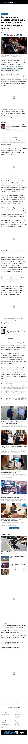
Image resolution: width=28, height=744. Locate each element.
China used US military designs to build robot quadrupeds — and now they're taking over (11, 552)
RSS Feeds (17, 716)
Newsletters (17, 714)
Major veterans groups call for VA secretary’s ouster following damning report (16, 126)
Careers (16, 722)
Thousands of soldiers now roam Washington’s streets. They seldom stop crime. (13, 648)
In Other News (5, 404)
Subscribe (17, 712)
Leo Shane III (5, 31)
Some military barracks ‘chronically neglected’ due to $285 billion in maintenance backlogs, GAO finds (14, 637)
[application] (14, 543)
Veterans (4, 14)
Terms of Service (5, 714)
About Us (17, 724)
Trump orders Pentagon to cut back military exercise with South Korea (18, 570)
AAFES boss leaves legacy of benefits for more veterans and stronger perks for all (13, 422)
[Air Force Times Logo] (8, 2)
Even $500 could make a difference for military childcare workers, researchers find (13, 519)
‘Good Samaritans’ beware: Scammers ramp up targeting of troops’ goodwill (13, 471)
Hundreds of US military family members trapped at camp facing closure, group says (13, 631)
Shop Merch (17, 718)
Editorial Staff (4, 727)
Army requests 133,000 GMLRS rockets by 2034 (18, 557)
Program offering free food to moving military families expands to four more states (13, 496)
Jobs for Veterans (18, 726)
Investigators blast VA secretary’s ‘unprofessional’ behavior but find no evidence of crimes (15, 331)
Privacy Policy (4, 712)
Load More (14, 528)
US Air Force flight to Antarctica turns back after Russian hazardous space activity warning (13, 626)
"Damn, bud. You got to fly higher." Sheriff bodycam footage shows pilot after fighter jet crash (18, 564)
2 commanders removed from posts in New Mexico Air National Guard (12, 643)
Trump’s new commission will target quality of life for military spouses (14, 447)
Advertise (3, 722)
